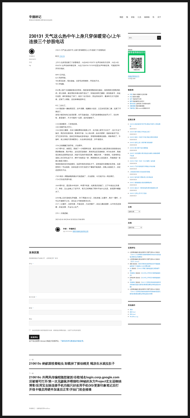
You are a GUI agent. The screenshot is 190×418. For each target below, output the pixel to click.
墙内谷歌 (132, 104)
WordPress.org (134, 317)
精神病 (147, 17)
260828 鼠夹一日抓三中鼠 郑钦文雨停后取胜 (144, 137)
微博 (131, 101)
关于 (159, 17)
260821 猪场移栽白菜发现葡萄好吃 (141, 182)
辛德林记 (35, 16)
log (30, 65)
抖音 (131, 94)
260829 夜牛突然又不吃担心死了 (140, 132)
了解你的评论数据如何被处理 (71, 341)
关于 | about (134, 261)
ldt (130, 268)
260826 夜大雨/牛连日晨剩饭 (139, 148)
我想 (121, 17)
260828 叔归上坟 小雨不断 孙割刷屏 (141, 142)
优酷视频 (132, 106)
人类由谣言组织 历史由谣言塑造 (140, 172)
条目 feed (132, 312)
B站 (131, 97)
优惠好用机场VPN (133, 76)
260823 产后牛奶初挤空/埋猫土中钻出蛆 (142, 166)
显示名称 (33, 297)
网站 (30, 319)
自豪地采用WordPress (43, 408)
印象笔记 (132, 108)
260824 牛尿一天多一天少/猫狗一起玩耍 (142, 161)
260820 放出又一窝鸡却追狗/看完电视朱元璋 (144, 188)
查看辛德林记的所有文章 (80, 231)
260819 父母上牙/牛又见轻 (138, 193)
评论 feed (132, 314)
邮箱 (31, 308)
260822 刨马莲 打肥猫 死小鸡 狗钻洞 (141, 177)
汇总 (139, 17)
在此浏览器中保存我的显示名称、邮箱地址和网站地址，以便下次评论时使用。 (57, 330)
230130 (62, 56)
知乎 (131, 99)
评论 (31, 264)
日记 (30, 62)
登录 (131, 310)
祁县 (133, 17)
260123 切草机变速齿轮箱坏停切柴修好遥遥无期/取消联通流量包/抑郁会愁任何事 (145, 284)
